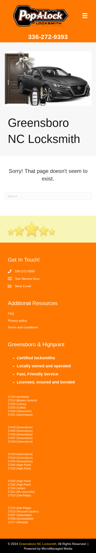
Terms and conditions (23, 327)
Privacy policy (17, 320)
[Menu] (84, 15)
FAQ (11, 313)
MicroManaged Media (57, 548)
